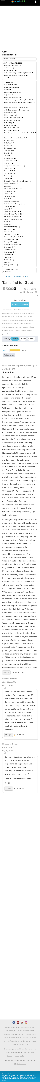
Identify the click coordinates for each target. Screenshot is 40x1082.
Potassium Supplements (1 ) (13, 237)
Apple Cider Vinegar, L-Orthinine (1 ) (16, 110)
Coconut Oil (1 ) (9, 171)
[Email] (12, 289)
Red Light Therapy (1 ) (11, 242)
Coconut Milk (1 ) (10, 168)
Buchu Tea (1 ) (9, 143)
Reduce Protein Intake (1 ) (13, 244)
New (24, 339)
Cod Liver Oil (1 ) (10, 173)
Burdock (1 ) (8, 145)
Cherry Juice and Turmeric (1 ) (14, 166)
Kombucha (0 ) (9, 206)
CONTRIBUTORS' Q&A (10, 269)
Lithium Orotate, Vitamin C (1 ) (14, 214)
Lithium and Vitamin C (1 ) (12, 211)
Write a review (9, 355)
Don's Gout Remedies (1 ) (13, 189)
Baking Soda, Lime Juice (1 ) (13, 118)
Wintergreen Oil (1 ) (11, 265)
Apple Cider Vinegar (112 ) (13, 65)
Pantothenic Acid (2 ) (11, 234)
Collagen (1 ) (8, 178)
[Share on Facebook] (4, 289)
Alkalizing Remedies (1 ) (12, 92)
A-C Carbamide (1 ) (10, 85)
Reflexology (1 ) (9, 247)
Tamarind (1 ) (8, 255)
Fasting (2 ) (8, 194)
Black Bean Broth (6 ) (11, 128)
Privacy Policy (19, 1056)
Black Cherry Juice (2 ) (12, 130)
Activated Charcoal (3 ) (12, 87)
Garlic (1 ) (7, 199)
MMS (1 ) (7, 222)
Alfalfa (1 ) (7, 90)
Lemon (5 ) (8, 209)
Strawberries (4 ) (10, 250)
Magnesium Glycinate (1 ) (12, 216)
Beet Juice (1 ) (9, 123)
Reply (7, 672)
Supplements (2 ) (10, 252)
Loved (32, 339)
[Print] (15, 289)
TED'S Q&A (6, 271)
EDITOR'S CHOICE (9, 59)
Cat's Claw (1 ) (9, 153)
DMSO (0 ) (8, 186)
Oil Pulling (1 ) (9, 232)
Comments (21, 304)
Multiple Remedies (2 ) (12, 227)
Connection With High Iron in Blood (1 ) (17, 181)
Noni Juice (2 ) (9, 229)
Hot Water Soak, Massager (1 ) (14, 204)
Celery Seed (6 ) (10, 158)
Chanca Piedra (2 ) (10, 161)
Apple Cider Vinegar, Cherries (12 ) (16, 75)
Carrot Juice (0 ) (10, 148)
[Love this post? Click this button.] (20, 735)
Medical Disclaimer (21, 1052)
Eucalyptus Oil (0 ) (10, 191)
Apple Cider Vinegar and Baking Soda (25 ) (18, 73)
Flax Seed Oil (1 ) (10, 196)
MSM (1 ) (7, 224)
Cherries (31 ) (9, 68)
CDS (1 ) (7, 156)
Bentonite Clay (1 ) (10, 125)
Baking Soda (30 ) (10, 70)
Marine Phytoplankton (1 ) (13, 219)
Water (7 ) (7, 262)
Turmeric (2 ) (8, 257)
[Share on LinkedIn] (9, 289)
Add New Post (20, 300)
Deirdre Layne (29, 289)
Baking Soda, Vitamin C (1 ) (13, 120)
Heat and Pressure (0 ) (12, 201)
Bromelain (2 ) (9, 140)
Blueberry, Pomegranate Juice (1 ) (15, 138)
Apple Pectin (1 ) (10, 112)
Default (15, 339)
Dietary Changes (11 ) (11, 184)
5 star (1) (5, 350)
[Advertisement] (20, 900)
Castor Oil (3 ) (9, 151)
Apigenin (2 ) (8, 95)
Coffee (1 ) (8, 176)
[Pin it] (7, 289)
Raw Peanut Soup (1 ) (11, 239)
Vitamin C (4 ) (9, 260)
